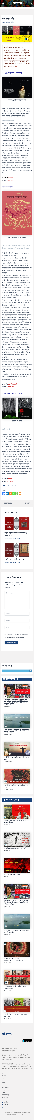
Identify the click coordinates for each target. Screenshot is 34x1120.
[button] (3, 3)
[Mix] (10, 493)
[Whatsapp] (13, 493)
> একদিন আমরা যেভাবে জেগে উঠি (15, 848)
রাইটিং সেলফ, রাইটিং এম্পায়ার (14, 559)
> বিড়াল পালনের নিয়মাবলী (12, 874)
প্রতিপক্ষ (17, 3)
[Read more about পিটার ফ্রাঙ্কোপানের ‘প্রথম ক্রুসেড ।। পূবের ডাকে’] (17, 523)
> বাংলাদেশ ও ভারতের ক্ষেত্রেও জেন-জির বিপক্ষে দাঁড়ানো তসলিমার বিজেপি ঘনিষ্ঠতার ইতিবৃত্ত (16, 702)
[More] (20, 493)
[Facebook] (3, 493)
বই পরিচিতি (11, 22)
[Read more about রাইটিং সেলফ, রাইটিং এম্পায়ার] (17, 550)
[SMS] (16, 493)
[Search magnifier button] (30, 671)
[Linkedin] (7, 493)
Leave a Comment (9, 538)
